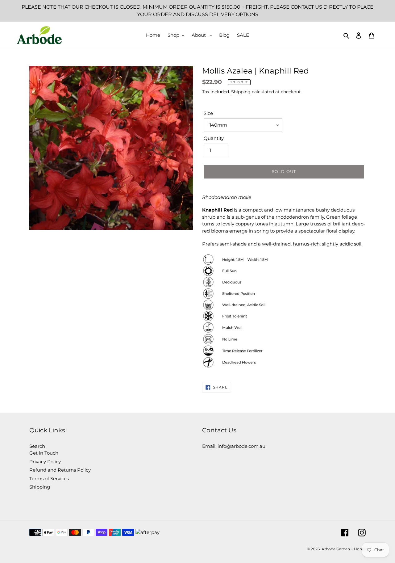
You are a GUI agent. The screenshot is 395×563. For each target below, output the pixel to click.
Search (37, 446)
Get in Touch (43, 453)
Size (208, 113)
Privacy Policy (45, 461)
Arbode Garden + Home (344, 549)
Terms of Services (49, 478)
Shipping (241, 92)
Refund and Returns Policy (60, 470)
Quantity (214, 138)
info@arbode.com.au (241, 446)
